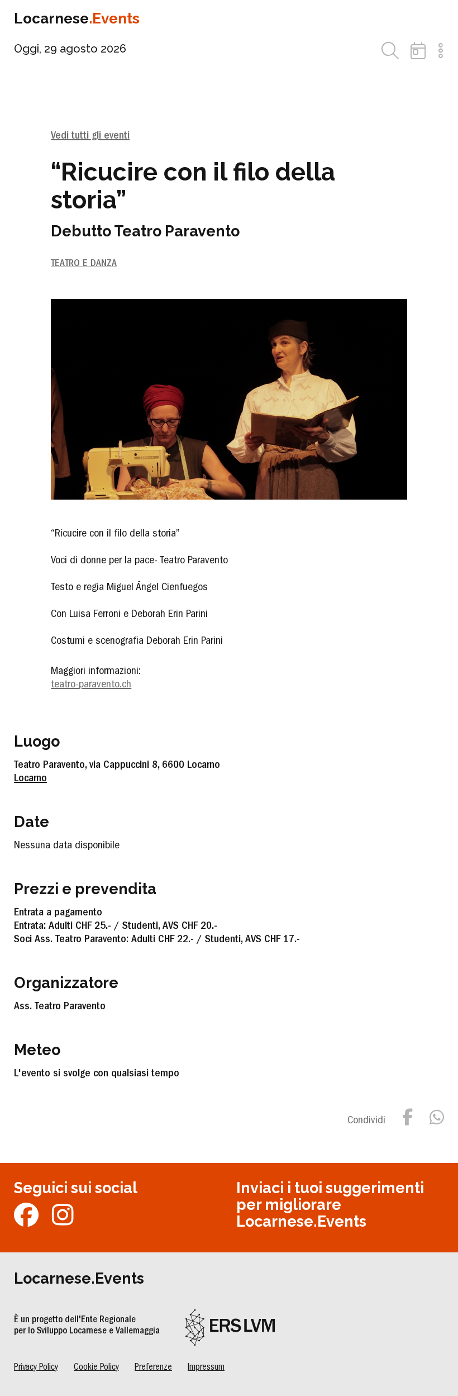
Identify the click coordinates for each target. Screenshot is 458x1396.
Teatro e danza (84, 264)
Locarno (30, 779)
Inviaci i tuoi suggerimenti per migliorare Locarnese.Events (330, 1204)
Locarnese (77, 18)
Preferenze (153, 1368)
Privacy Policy (36, 1368)
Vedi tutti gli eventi (90, 136)
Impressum (206, 1368)
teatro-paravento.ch (91, 685)
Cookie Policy (96, 1368)
